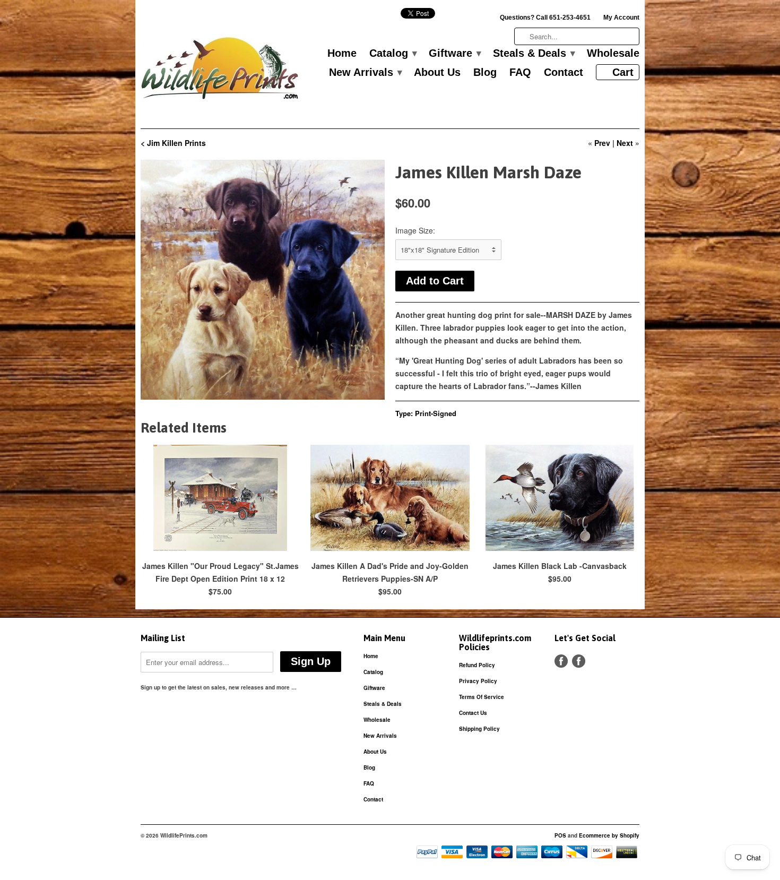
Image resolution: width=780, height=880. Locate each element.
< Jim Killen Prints (173, 142)
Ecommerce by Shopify (609, 835)
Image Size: (415, 230)
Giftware (454, 53)
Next (625, 142)
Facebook (561, 661)
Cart (623, 72)
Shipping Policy (479, 728)
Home (342, 53)
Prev (602, 142)
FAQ (520, 72)
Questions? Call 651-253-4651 (545, 17)
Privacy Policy (478, 681)
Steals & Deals (533, 53)
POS (560, 835)
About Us (437, 72)
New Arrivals (365, 72)
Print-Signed (435, 413)
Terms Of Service (481, 697)
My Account (621, 17)
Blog (485, 72)
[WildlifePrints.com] (220, 70)
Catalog (392, 53)
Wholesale (613, 53)
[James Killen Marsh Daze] (263, 280)
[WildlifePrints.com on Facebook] (578, 661)
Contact (563, 72)
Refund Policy (477, 665)
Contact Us (473, 713)
